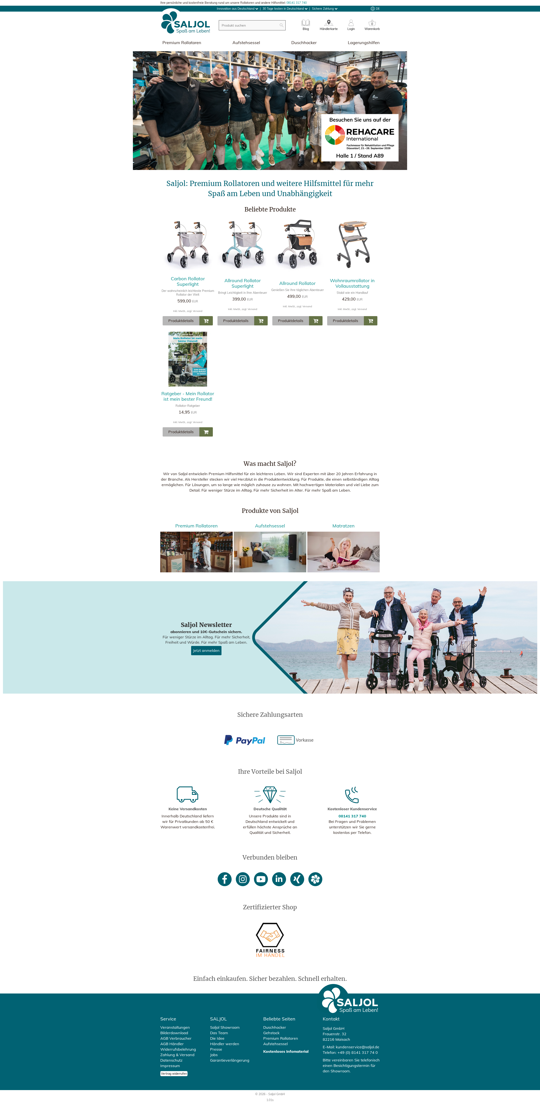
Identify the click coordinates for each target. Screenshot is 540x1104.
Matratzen (343, 526)
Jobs (214, 1054)
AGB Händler (172, 1043)
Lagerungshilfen (364, 42)
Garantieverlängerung (229, 1060)
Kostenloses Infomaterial (286, 1051)
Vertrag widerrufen (174, 1074)
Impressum (170, 1065)
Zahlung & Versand (177, 1054)
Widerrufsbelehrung (178, 1049)
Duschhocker (304, 42)
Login (351, 29)
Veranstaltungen (175, 1027)
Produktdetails (181, 320)
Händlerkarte (329, 29)
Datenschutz (171, 1060)
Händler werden (224, 1043)
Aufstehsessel (246, 42)
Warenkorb (372, 27)
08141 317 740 (296, 3)
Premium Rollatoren (181, 42)
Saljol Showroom (225, 1027)
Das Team (219, 1032)
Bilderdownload (174, 1032)
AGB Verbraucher (176, 1038)
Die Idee (217, 1038)
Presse (216, 1049)
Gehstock (271, 1032)
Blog (306, 29)
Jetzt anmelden (206, 650)
